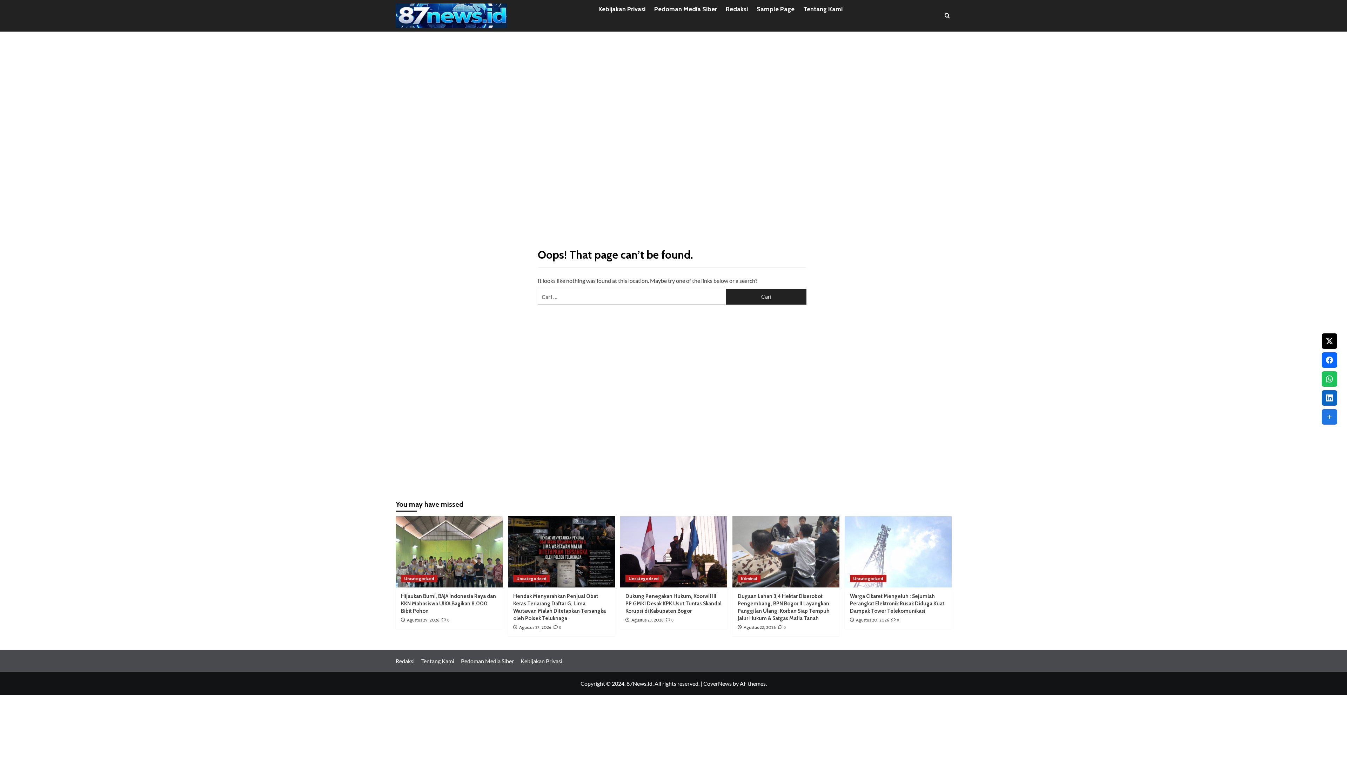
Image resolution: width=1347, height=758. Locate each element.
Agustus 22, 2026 (760, 627)
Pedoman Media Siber (685, 9)
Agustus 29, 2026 (423, 620)
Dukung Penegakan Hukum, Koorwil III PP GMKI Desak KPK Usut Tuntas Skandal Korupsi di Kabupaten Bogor (673, 603)
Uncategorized (419, 578)
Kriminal (749, 578)
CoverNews (717, 683)
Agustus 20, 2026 (872, 620)
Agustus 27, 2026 (535, 627)
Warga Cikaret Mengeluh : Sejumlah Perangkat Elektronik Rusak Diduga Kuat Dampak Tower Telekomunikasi (897, 603)
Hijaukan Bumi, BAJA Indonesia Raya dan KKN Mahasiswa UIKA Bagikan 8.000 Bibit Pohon (448, 603)
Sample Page (776, 9)
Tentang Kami (823, 9)
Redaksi (737, 9)
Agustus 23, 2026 (647, 620)
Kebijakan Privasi (621, 9)
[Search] (947, 15)
